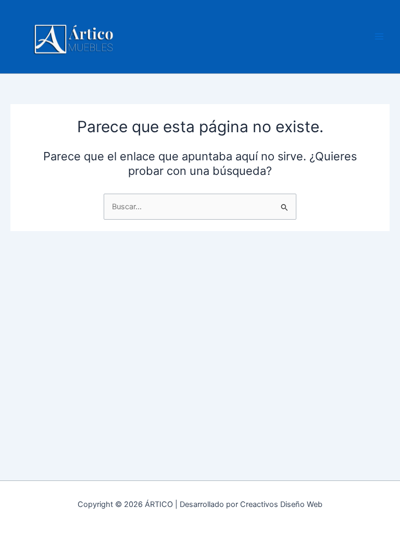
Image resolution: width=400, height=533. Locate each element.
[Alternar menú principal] (379, 36)
